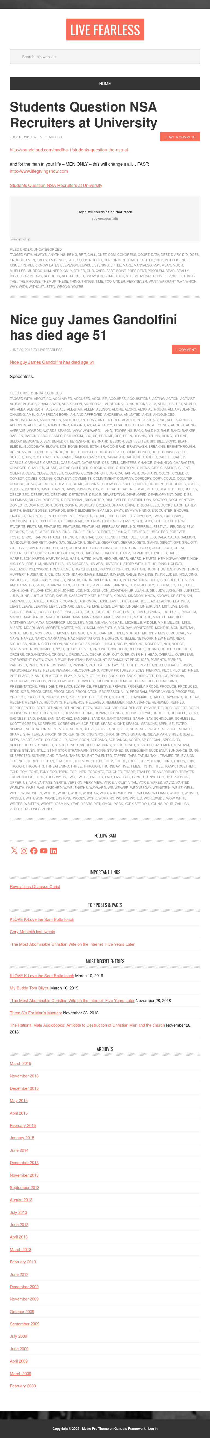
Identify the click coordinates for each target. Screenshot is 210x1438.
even (30, 259)
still (41, 750)
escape (123, 515)
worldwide (154, 798)
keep (32, 265)
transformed (165, 771)
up (167, 776)
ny (58, 648)
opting (153, 648)
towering (123, 430)
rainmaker (141, 697)
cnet (102, 254)
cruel (141, 483)
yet (97, 803)
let (79, 606)
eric (111, 515)
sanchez (64, 718)
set (115, 729)
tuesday (53, 776)
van (32, 782)
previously (69, 686)
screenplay (69, 723)
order (167, 648)
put (107, 697)
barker (189, 430)
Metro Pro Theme (95, 1428)
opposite (137, 648)
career (150, 457)
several (169, 729)
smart (26, 739)
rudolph (161, 712)
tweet (82, 776)
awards (34, 430)
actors (30, 403)
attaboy (105, 425)
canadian (115, 457)
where (50, 792)
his (61, 563)
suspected (20, 755)
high (194, 558)
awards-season (57, 430)
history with (131, 563)
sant (111, 718)
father (160, 521)
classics (168, 467)
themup (49, 281)
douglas (86, 505)
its (23, 265)
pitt (13, 675)
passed (64, 665)
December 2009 (24, 1286)
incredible (20, 579)
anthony (88, 419)
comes (31, 478)
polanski (110, 675)
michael (116, 622)
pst (64, 697)
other (79, 270)
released (95, 702)
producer (19, 691)
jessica (162, 584)
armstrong (58, 425)
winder (176, 792)
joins (95, 590)
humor (180, 569)
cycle (193, 483)
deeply (191, 489)
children (80, 467)
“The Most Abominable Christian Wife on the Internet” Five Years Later (72, 1000)
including (188, 574)
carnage (33, 462)
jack (40, 584)
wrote (47, 803)
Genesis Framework (130, 1428)
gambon (187, 537)
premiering (166, 680)
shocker (66, 734)
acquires (117, 398)
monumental (182, 627)
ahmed (190, 403)
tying (136, 776)
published (78, 697)
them (108, 760)
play (68, 675)
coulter (184, 478)
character (183, 462)
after (176, 403)
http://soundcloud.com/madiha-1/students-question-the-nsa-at (69, 150)
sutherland (43, 755)
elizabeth (87, 510)
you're (77, 286)
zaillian (182, 803)
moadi (29, 627)
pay (115, 665)
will (132, 792)
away (77, 430)
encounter (162, 510)
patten (104, 665)
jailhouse (81, 584)
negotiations (88, 638)
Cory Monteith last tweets (32, 931)
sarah (139, 718)
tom (23, 771)
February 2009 (23, 1386)
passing (80, 665)
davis (70, 489)
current (156, 483)
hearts (149, 558)
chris (109, 467)
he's (140, 259)
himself (50, 563)
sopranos (118, 739)
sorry (134, 739)
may (156, 265)
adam (43, 403)
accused (82, 398)
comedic (180, 473)
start (130, 744)
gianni (152, 542)
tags (63, 755)
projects (35, 697)
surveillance (166, 275)
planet (37, 675)
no (140, 643)
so (47, 739)
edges (41, 510)
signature (136, 734)
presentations (23, 686)
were (15, 792)
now (34, 648)
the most (82, 760)
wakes (156, 782)
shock (50, 734)
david (46, 489)
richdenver (131, 707)
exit (33, 521)
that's (188, 275)
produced (187, 686)
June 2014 (19, 1150)
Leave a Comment (180, 136)
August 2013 (21, 1199)
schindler (163, 718)
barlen (16, 435)
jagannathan (58, 584)
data (155, 254)
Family (128, 521)
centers (128, 462)
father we (177, 521)
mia (104, 622)
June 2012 (19, 1274)
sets (134, 729)
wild (122, 792)
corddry (143, 478)
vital (132, 782)
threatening (57, 766)
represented (22, 707)
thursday (110, 766)
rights (150, 707)
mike (162, 622)
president (136, 270)
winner (191, 792)
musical (177, 633)
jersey (147, 584)
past (93, 665)
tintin (147, 766)
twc (71, 776)
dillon (35, 499)
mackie (16, 616)
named (27, 638)
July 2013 (18, 1212)
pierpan (153, 670)
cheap (64, 467)
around (78, 425)
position (38, 680)
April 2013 (19, 1237)
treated (186, 771)
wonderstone (58, 798)
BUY (28, 457)
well (188, 787)
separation (36, 729)
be (95, 435)
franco (39, 537)
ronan (101, 712)
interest (113, 579)
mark (109, 616)
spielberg (19, 744)
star (71, 744)
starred (85, 744)
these (62, 281)
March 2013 (20, 1249)
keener (105, 595)
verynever (137, 281)
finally (92, 531)
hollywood (37, 569)
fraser (55, 537)
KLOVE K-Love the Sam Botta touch (42, 919)
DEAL (140, 489)
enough (17, 259)
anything (56, 254)
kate (92, 595)
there (120, 760)
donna (71, 505)
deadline (126, 489)
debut (177, 489)
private (119, 686)
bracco (107, 446)
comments (82, 478)
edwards (56, 510)
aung (191, 425)
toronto (96, 771)
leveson (70, 265)
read (170, 270)
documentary (181, 499)
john (14, 590)
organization (38, 654)
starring (102, 744)
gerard (128, 542)
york (118, 803)
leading (164, 601)
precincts (105, 680)
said (31, 718)
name (14, 638)
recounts (53, 702)
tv (64, 776)
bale (165, 430)
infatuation (77, 579)
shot (110, 734)
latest (55, 265)
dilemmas (18, 499)
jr (131, 590)
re (186, 697)
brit (82, 254)
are (42, 425)
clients (17, 473)
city (155, 467)
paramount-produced (128, 659)
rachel (123, 697)
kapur (61, 595)
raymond (173, 697)
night (110, 643)
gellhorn (76, 542)
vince (109, 782)
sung (194, 750)
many (86, 616)
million (173, 622)
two (108, 776)
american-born (54, 414)
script (87, 723)
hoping (106, 569)
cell (114, 462)
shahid (185, 729)
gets (140, 542)
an (72, 414)
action (172, 398)
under (119, 281)
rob (168, 707)
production (86, 691)
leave (27, 606)
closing (72, 473)
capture (133, 457)
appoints (18, 425)
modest (52, 627)
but (183, 451)
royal (145, 712)
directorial (72, 499)
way (180, 281)
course (17, 483)
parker (174, 659)
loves (141, 611)
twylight (121, 776)
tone (33, 771)
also (142, 409)
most (39, 633)
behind (154, 435)
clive (30, 473)
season (132, 723)
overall (166, 654)
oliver (85, 648)
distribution (139, 499)
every (42, 259)
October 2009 (22, 1311)
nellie (129, 638)
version (75, 782)
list (165, 606)
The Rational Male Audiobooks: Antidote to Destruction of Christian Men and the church (87, 1025)
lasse (103, 601)
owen (38, 659)
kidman (119, 595)
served (103, 729)
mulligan (98, 633)
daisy (18, 489)
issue (15, 265)
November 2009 (24, 1299)
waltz (169, 782)
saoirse (124, 718)
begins (140, 435)
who (104, 792)
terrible (35, 760)
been (127, 435)
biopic (170, 441)
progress (185, 691)
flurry (153, 531)
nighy (122, 643)
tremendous (21, 776)
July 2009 (18, 1336)
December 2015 (24, 1088)
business (170, 451)
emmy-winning (137, 510)
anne (146, 414)
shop (99, 734)
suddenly (158, 750)
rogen (46, 712)
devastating (114, 494)
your (168, 803)
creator (63, 483)
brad (121, 446)
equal (99, 515)
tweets (96, 776)
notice (178, 643)
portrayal (19, 680)
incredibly (41, 579)
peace (152, 665)
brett (33, 451)
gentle (93, 542)
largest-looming (60, 601)
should (77, 275)
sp (143, 739)
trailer (144, 771)
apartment (132, 419)
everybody (141, 515)
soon (84, 739)
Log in (153, 1428)
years (86, 803)
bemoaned (32, 441)
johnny (27, 590)
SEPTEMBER (58, 729)
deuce (95, 494)
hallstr (110, 552)
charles (36, 467)
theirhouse (29, 281)
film (29, 531)
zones (47, 808)
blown (52, 446)
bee (118, 435)
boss (83, 446)
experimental (70, 521)
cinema (143, 467)
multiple (116, 633)
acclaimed (62, 398)
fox (28, 537)
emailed (104, 510)
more (28, 633)
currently (176, 483)
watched (54, 787)
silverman (157, 734)
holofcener (61, 569)
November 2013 (24, 1175)
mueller (18, 270)
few (189, 526)
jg (173, 584)
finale (79, 531)
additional (93, 403)
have (97, 558)
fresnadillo (90, 537)
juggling (174, 590)
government (115, 259)
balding (152, 430)
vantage (44, 782)
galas (173, 537)
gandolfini (20, 542)
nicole (97, 643)
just (35, 595)
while (76, 792)
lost (78, 611)
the (13, 281)
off (74, 648)
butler (16, 457)
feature (34, 526)
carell (165, 457)
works (122, 798)
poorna (177, 675)
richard (111, 707)
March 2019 (20, 1063)
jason (134, 584)
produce (168, 686)
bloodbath (34, 446)
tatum (143, 755)
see (65, 275)
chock (96, 467)
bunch (144, 451)
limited (118, 606)
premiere (124, 680)
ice (50, 574)
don (48, 505)
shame (16, 734)
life (87, 606)
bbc (87, 435)
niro (133, 643)
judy (160, 590)
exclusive (173, 515)
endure (181, 510)
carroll (51, 462)
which (191, 281)
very (88, 782)
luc (165, 611)
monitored (143, 627)
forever (177, 531)
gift (176, 542)
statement (162, 744)
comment (62, 478)
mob (40, 627)
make (127, 265)
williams (160, 792)
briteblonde (51, 451)
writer (16, 803)
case (65, 462)
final (67, 531)
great (179, 547)
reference (74, 702)
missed (16, 627)
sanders (82, 718)
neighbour (112, 638)
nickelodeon (50, 643)
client (184, 467)
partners (47, 665)
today (169, 766)
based (57, 435)
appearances (179, 419)
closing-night (94, 473)
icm (58, 574)
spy (33, 744)
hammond (140, 552)
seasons (149, 723)
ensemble (36, 515)
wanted (182, 782)
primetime (102, 686)
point (121, 270)
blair (183, 441)
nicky (69, 643)
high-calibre (21, 563)
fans (148, 521)
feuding (177, 526)
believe (180, 435)
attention (141, 425)
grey (41, 552)
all (62, 409)
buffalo (116, 451)
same (29, 275)
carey (179, 457)
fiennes (17, 531)
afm (152, 403)
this (190, 760)
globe (45, 547)
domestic (18, 505)
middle (150, 622)
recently (33, 702)
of (68, 648)
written (31, 803)
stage (60, 744)
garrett (39, 542)
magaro (53, 616)
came (67, 457)
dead (111, 489)
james (97, 584)
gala (162, 537)
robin (193, 707)
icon (66, 574)
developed (136, 494)
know (43, 265)
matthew (18, 622)
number (46, 648)
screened (47, 723)
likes (105, 606)
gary (52, 542)
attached (122, 425)
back (138, 430)
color (165, 473)
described (19, 494)
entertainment (60, 515)
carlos (17, 462)
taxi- (154, 755)
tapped (120, 755)
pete (37, 670)
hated (86, 558)
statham (181, 744)
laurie (139, 601)
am (170, 409)
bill (160, 441)
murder (133, 633)
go (79, 259)
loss (67, 611)
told (14, 771)
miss (186, 622)
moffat (67, 627)
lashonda (87, 601)
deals (152, 489)
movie (50, 633)
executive (19, 521)
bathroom (73, 435)
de (103, 489)
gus (79, 552)
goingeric (92, 259)
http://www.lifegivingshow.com (39, 171)
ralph (158, 697)
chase (51, 467)
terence (18, 760)
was (40, 787)
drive (130, 505)
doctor (160, 499)
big (152, 441)
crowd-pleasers (118, 483)
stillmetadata (138, 275)
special (154, 739)
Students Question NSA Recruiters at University (84, 114)
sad (194, 712)
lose (57, 611)
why (13, 286)
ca (39, 457)
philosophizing (85, 670)
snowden (94, 275)
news (169, 638)
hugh (151, 569)
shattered (33, 734)
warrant (167, 281)
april (32, 425)
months (162, 627)
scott (15, 723)
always (40, 254)
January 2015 (22, 1137)
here (184, 558)
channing (163, 462)
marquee (123, 616)
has (64, 558)
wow (170, 798)
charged (18, 467)
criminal (93, 483)
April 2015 (19, 1113)
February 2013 (23, 1261)
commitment (104, 478)
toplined (78, 771)
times (135, 766)
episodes (83, 515)
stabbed (45, 744)
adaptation (72, 403)
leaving (41, 606)
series (76, 729)
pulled (95, 697)
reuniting (72, 707)
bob (63, 446)
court (143, 254)
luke (174, 611)
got (168, 547)
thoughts (35, 766)
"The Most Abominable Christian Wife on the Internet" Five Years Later (72, 944)
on (95, 648)
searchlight (112, 723)
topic (63, 771)
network (145, 638)
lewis (85, 265)
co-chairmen (127, 473)
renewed (160, 702)
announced (164, 414)
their (97, 760)
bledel (16, 446)
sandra (98, 718)
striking (98, 750)
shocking (85, 734)
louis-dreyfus (108, 611)
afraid (164, 403)
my (189, 633)
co (111, 473)
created (45, 483)
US (25, 782)
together (186, 766)
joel (189, 584)
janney (120, 584)
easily (28, 510)
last (114, 601)
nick (32, 643)
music (163, 633)
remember (115, 702)
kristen (178, 595)
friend (109, 537)
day (96, 489)
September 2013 (24, 1187)
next (180, 638)
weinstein (162, 787)
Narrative (57, 638)
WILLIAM (144, 792)
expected (47, 521)
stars (118, 744)
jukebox (191, 590)
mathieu (175, 616)
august (177, 425)
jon (105, 590)
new (158, 638)
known (163, 595)
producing (64, 691)
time (99, 281)
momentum (106, 627)
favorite (17, 526)
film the (42, 531)
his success (76, 563)
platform (53, 675)
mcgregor (56, 622)
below (15, 441)
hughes (165, 569)
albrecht (36, 409)
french (70, 537)
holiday (175, 563)
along (130, 409)
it (179, 579)
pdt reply (136, 665)
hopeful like (86, 569)
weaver (122, 787)
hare (173, 552)
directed (50, 499)
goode (158, 547)
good (145, 547)
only (67, 270)
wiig (112, 792)
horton (138, 569)
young (156, 803)
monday (125, 627)
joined (68, 590)
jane (108, 584)
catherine (90, 462)
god (63, 547)
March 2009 (20, 1373)
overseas (184, 654)
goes (95, 547)
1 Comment (186, 349)
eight (71, 510)
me (97, 622)
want (153, 281)
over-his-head (144, 654)
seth (123, 729)
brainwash (137, 446)
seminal (17, 729)
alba (21, 409)
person (185, 665)
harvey (53, 558)
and (108, 430)
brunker (86, 451)
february (110, 526)
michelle (133, 622)
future (145, 537)
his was (96, 563)
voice (144, 782)
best (130, 441)
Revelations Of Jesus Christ (35, 886)
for (164, 531)
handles (159, 552)
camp (91, 457)
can (101, 457)
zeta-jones (30, 808)
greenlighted (23, 552)
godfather (79, 547)
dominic (36, 505)
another (71, 419)
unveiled (155, 776)
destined (59, 494)
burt (156, 451)
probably (136, 686)
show (121, 734)
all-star (74, 409)
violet (121, 782)
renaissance (138, 702)
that (60, 760)
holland (18, 569)
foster (16, 537)
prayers (86, 680)
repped (177, 702)
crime (77, 483)
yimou (107, 803)
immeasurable (123, 574)
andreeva (113, 414)
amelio (33, 414)
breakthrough (181, 446)
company (125, 478)
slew (14, 739)
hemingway (168, 558)
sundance (177, 750)
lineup (146, 606)
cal (57, 457)
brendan (18, 451)
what (25, 792)
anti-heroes (109, 419)
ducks (167, 505)
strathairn (78, 750)
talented (103, 755)
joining (82, 590)
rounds (115, 712)
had (131, 259)
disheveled (116, 499)
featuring (91, 526)
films (56, 531)
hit (147, 563)
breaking (156, 446)
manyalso (143, 265)
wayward (97, 787)
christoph (125, 467)
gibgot (166, 542)
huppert (17, 574)
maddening (34, 616)
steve (15, 750)
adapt (54, 403)
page (62, 659)
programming (161, 691)
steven (28, 750)
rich (98, 707)
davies (58, 489)
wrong (63, 286)
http (150, 259)
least (15, 606)
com (112, 254)
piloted (179, 670)
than (49, 760)
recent (16, 702)
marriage (142, 616)
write (181, 798)
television (184, 755)
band (175, 430)
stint (51, 750)
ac (48, 398)
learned (181, 601)
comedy (17, 478)
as (89, 425)
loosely (44, 611)
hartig (38, 558)
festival (160, 526)
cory (157, 478)
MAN (76, 616)
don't (58, 505)
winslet (17, 798)
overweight (20, 659)
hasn (74, 558)
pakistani (76, 659)
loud (88, 611)
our (90, 270)
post (52, 680)
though (17, 766)
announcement (24, 419)
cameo (80, 457)
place (23, 675)
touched (114, 771)
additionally (116, 403)
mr (73, 633)
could (169, 478)
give (23, 547)
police (162, 675)
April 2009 (19, 1361)
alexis (52, 409)
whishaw (90, 792)
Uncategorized (48, 249)
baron (31, 435)
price (86, 686)
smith (38, 739)
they (144, 760)
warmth (17, 787)
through (91, 766)
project (17, 697)
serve (89, 729)
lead (151, 601)
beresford (80, 441)
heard (135, 558)
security (52, 275)
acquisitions (139, 398)
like (95, 606)
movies (63, 633)
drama (118, 505)
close (42, 473)
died (178, 494)
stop (62, 750)
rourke (131, 712)
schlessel (185, 718)
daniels (32, 489)
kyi (189, 595)
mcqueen (75, 622)
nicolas (82, 643)
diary (175, 254)
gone (134, 547)
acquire (99, 398)
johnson (44, 590)
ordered (182, 648)
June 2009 (19, 1348)
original (59, 654)
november (19, 648)
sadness (18, 718)
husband (35, 574)
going (106, 547)
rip (160, 707)
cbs (105, 462)
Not (167, 643)
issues (170, 579)
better (141, 441)
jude (149, 590)
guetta (67, 552)
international (136, 579)
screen (29, 723)
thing (75, 281)
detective (78, 494)
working (106, 798)
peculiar (168, 665)
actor (15, 403)
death (164, 489)
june (25, 595)
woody (79, 798)
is (161, 579)
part (110, 270)
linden (132, 606)
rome (88, 712)
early (190, 505)
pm (97, 675)
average (17, 430)
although (157, 409)
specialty (171, 739)
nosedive (153, 643)
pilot (166, 670)
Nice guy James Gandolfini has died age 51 (93, 326)
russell (178, 712)
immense (145, 574)
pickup (106, 670)
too (108, 281)
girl (14, 547)
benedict (60, 441)
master (160, 616)
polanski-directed (137, 675)
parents (158, 659)
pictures (122, 670)
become (106, 435)
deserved (40, 494)
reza (87, 707)
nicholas (18, 643)
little (115, 265)
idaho (77, 574)
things (87, 281)
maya (40, 622)
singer (174, 734)
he (114, 558)
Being (72, 254)
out (115, 654)
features (71, 526)
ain (12, 409)
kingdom (136, 595)
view (98, 782)
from (122, 537)
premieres (144, 680)
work (92, 798)
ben (46, 441)
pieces (138, 670)
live (173, 606)
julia (14, 595)
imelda (102, 574)
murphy (149, 633)
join (57, 590)
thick (155, 760)
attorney (160, 425)
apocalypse (154, 419)
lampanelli (20, 601)
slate (188, 734)
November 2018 (24, 1076)
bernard (100, 441)
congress (126, 254)
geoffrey (110, 542)
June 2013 (19, 1224)
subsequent (136, 750)
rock (34, 712)
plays (79, 675)
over (100, 270)
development (160, 494)
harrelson (20, 558)
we (110, 787)
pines (193, 670)
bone (72, 446)
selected (178, 723)
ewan (157, 515)
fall (71, 259)
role (58, 712)
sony (73, 739)
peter (48, 670)
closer (56, 473)
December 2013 (24, 1162)
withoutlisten (42, 286)
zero (14, 808)
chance (145, 462)
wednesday (140, 787)
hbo (107, 558)
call (92, 254)
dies (188, 494)
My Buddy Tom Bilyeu (29, 988)
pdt (122, 665)
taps (132, 755)
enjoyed (17, 515)
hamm (125, 552)
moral (16, 633)
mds (89, 622)
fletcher (136, 531)
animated (132, 414)
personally (20, 670)
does (194, 254)
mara (98, 616)
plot (90, 675)
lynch (186, 611)
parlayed (18, 665)
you (145, 803)
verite (60, 782)
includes (168, 574)
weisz (177, 787)
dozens (103, 505)
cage (47, 457)
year (75, 803)
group (54, 552)
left (53, 606)
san (51, 718)
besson (117, 441)
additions (139, 403)
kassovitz (78, 595)
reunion (54, 707)
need (57, 270)
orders (17, 654)
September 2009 (24, 1323)
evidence (57, 259)
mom (91, 627)
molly (80, 627)
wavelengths (75, 787)
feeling (128, 526)
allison (103, 409)
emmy (118, 510)
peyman (63, 670)
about (39, 398)
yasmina (61, 803)
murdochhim (39, 270)
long (183, 606)
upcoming (180, 776)
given (33, 547)
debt (165, 254)
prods (152, 686)
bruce (71, 451)
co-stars (149, 473)
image (89, 574)
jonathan (119, 590)
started (144, 744)
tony (44, 771)
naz (71, 638)
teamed (167, 755)
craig (31, 483)
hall (97, 552)
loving (154, 611)
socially (59, 739)
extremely (111, 521)
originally (78, 654)
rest (40, 707)
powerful (67, 680)
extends (92, 521)
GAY (62, 542)
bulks (131, 451)
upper (15, 782)
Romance (73, 712)
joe (180, 584)
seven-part (150, 729)
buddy (101, 451)
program (138, 691)
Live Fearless (105, 29)
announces (50, 419)
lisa (157, 606)
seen (163, 723)
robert (180, 707)
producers (41, 691)
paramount (96, 659)
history (111, 563)
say (39, 275)
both (94, 446)
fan (139, 521)
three (76, 766)
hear (123, 558)
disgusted (94, 499)
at (94, 425)
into (154, 579)
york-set (133, 803)
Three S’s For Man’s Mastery (36, 1012)
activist (187, 398)
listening (100, 265)
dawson (84, 489)
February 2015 (23, 1125)
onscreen (117, 648)
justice (47, 595)
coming (45, 478)
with (23, 286)
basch (44, 435)
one (102, 648)
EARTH (15, 510)
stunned (115, 750)
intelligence (177, 259)
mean (166, 265)
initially (96, 579)
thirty (179, 760)
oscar (95, 654)
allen (89, 409)
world (136, 798)
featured (52, 526)
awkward (91, 430)
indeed (58, 579)
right (15, 275)
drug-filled (148, 505)
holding (159, 563)
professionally (113, 691)
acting (158, 398)
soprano (99, 739)
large (37, 601)
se (97, 723)
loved (128, 611)
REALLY (182, 270)
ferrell (144, 526)
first (105, 531)
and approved (90, 414)
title (158, 766)
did (185, 254)
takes (74, 755)
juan (139, 590)
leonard (67, 606)
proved (52, 697)
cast (75, 462)
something (114, 275)
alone (117, 409)
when (37, 792)
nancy (40, 638)
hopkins (121, 569)
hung (193, 569)
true (39, 776)
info (159, 259)
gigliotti (189, 542)
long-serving (22, 611)
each (178, 505)
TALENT (87, 755)
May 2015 (19, 1100)
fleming (119, 531)
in (156, 574)
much (178, 265)
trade (129, 771)
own (49, 659)
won (39, 798)
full (133, 537)
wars (31, 787)
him (38, 563)
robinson (18, 712)
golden (120, 547)
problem (156, 270)
